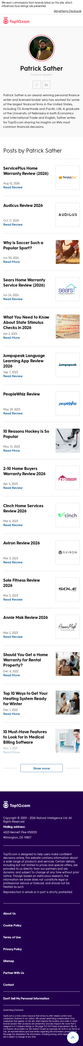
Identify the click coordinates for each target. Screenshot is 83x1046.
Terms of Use (12, 937)
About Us (9, 913)
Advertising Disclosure (67, 11)
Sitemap (8, 961)
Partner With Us (13, 973)
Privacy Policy (12, 949)
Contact (8, 985)
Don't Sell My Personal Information (26, 998)
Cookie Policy (12, 925)
